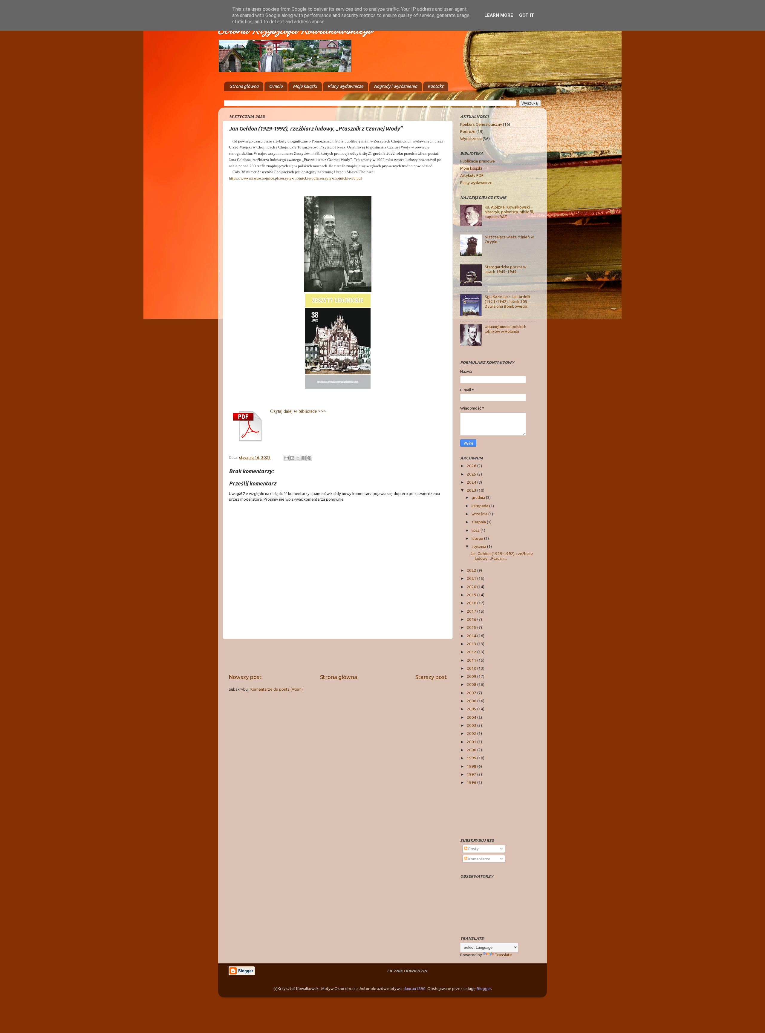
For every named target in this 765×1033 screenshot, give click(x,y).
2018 (472, 602)
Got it (526, 15)
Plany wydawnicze (345, 86)
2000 (472, 749)
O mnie (276, 86)
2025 (472, 474)
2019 (472, 594)
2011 (472, 660)
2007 (472, 692)
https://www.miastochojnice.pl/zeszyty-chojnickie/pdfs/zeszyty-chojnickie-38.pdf (295, 178)
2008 (472, 684)
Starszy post (431, 677)
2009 (472, 676)
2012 (472, 651)
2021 (472, 578)
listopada (480, 505)
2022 (472, 570)
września (480, 513)
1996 (472, 782)
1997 (472, 774)
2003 (472, 725)
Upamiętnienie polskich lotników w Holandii (505, 329)
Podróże (467, 131)
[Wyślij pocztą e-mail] (287, 458)
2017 (472, 611)
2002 (472, 733)
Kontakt (435, 86)
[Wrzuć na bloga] (292, 458)
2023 (472, 490)
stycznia (479, 546)
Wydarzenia (471, 138)
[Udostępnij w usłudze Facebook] (304, 458)
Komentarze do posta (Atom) (276, 689)
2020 (472, 586)
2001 (472, 741)
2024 (472, 482)
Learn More (498, 15)
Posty (473, 848)
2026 (472, 465)
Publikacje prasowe (477, 161)
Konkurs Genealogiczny (481, 124)
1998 (472, 766)
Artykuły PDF (472, 175)
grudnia (479, 497)
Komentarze (478, 858)
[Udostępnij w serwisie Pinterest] (309, 458)
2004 (472, 717)
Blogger (484, 988)
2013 (472, 643)
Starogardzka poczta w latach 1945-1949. (505, 269)
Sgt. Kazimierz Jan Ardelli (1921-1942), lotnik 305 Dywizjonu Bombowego (507, 301)
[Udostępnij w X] (298, 458)
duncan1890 (414, 988)
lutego (478, 538)
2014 (472, 635)
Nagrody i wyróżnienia (395, 86)
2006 (472, 700)
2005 (472, 708)
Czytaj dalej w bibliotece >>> (298, 411)
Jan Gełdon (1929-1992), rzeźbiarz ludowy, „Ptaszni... (501, 556)
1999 (472, 757)
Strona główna (244, 86)
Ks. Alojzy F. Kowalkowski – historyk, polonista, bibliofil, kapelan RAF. (509, 212)
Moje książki (305, 86)
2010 (472, 668)
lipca (476, 530)
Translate (503, 954)
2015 (472, 627)
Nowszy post (245, 677)
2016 (472, 619)
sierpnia (479, 521)
